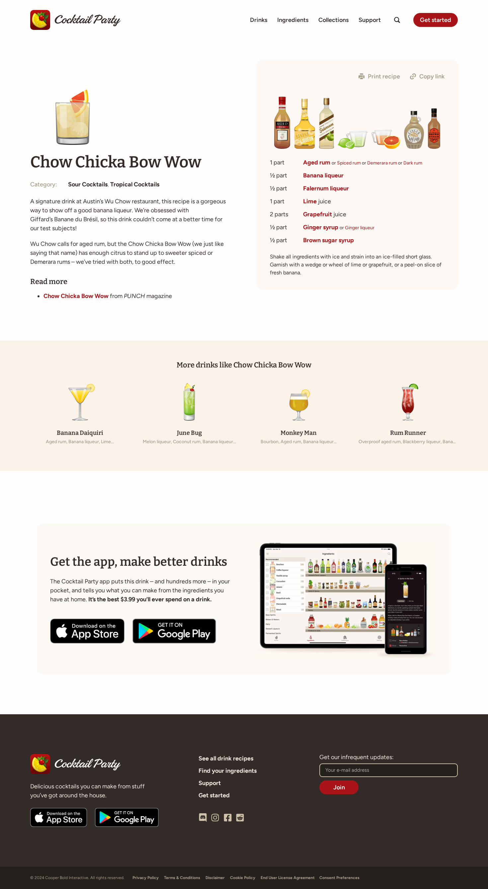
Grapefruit (317, 214)
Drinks (258, 20)
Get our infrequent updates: (356, 757)
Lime (310, 201)
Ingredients (292, 20)
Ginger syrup (320, 227)
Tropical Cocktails (134, 184)
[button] (379, 76)
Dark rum (412, 163)
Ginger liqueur (359, 228)
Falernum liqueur (326, 188)
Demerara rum (382, 163)
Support (370, 20)
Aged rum (316, 162)
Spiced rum (349, 163)
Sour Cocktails (88, 184)
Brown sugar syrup (328, 240)
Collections (333, 20)
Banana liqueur (323, 175)
